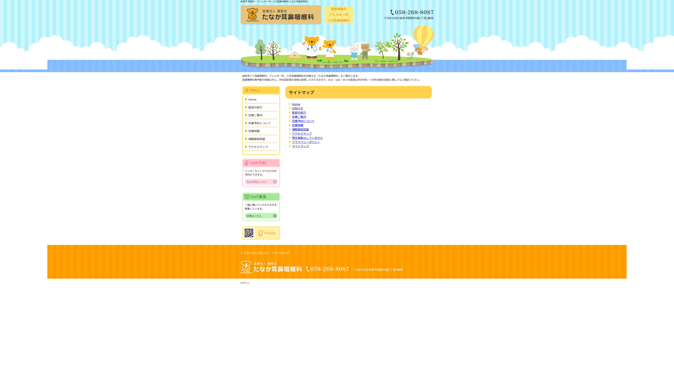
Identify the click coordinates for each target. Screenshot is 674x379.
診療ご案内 (299, 117)
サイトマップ (300, 146)
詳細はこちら (254, 216)
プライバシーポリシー (306, 142)
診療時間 (297, 125)
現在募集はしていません (307, 138)
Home (296, 104)
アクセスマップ (302, 133)
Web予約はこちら (257, 182)
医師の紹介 (299, 112)
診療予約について (303, 121)
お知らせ (297, 108)
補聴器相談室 (300, 129)
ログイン (245, 282)
